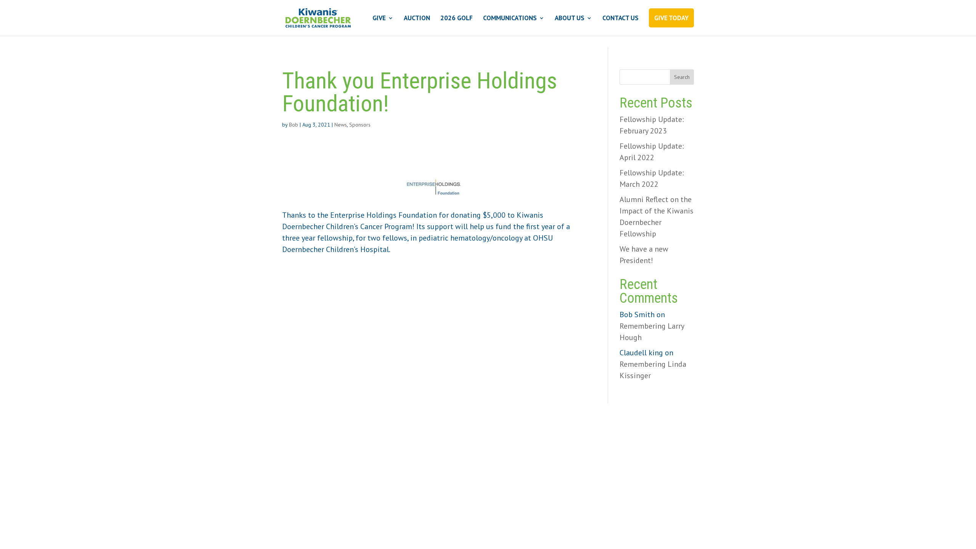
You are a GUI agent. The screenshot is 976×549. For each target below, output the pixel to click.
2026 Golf (456, 18)
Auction (417, 18)
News (340, 124)
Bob (293, 124)
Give (379, 18)
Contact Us (620, 18)
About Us (569, 18)
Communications (510, 18)
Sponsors (360, 124)
